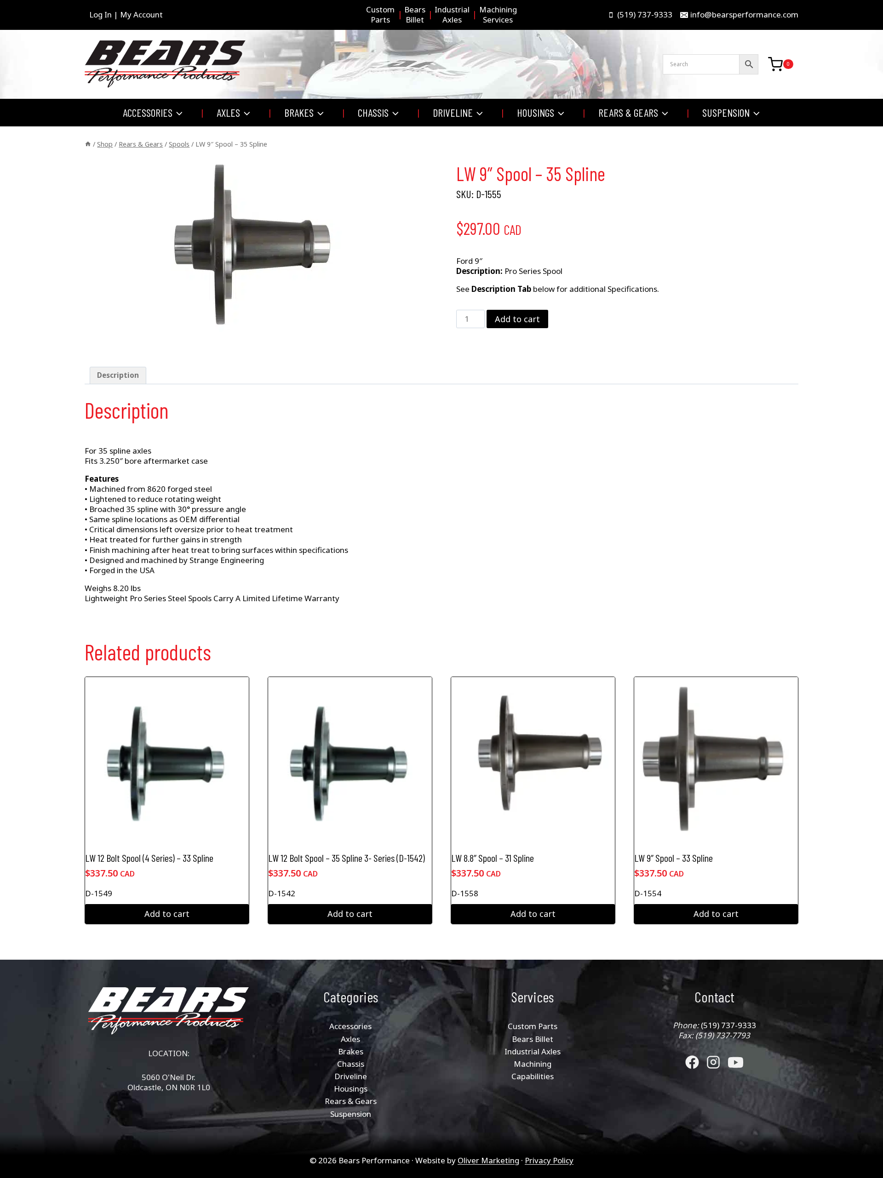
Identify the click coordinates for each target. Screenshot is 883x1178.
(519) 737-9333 (728, 1025)
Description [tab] (118, 375)
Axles (350, 1039)
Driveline (350, 1076)
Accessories (350, 1026)
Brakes (350, 1051)
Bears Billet (532, 1039)
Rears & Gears (351, 1101)
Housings (350, 1088)
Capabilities (532, 1076)
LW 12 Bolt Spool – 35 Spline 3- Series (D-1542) (346, 858)
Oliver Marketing (488, 1160)
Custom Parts (532, 1026)
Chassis (350, 1063)
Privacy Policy (549, 1160)
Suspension (350, 1114)
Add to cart (517, 318)
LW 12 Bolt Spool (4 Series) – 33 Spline (149, 858)
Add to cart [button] (166, 913)
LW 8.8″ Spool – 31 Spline (492, 858)
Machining (532, 1063)
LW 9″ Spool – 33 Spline (673, 858)
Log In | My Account (126, 14)
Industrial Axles (533, 1051)
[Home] (88, 144)
